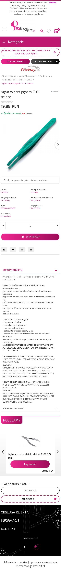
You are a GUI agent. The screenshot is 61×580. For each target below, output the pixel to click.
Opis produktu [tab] (12, 270)
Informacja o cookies (15, 563)
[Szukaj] (41, 31)
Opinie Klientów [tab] (13, 408)
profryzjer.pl (30, 538)
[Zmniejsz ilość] (3, 225)
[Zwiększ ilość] (57, 225)
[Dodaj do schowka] (52, 432)
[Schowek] (49, 31)
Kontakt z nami (15, 61)
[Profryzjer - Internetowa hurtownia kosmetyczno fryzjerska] (23, 26)
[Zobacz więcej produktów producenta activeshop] (55, 91)
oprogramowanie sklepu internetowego (36, 564)
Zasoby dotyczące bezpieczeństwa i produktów (26, 180)
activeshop (6, 216)
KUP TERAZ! (33, 237)
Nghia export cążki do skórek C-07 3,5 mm (29, 456)
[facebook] (25, 547)
